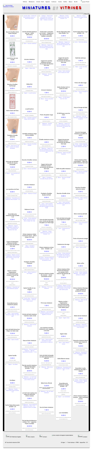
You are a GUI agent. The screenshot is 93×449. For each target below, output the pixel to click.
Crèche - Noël (40, 1)
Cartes (60, 1)
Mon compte (31, 437)
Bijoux (70, 1)
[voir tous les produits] (8, 6)
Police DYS (87, 13)
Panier (87, 1)
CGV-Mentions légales (15, 437)
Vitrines (25, 1)
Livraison (84, 437)
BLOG (75, 1)
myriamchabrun (69, 435)
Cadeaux (53, 1)
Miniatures (32, 1)
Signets (47, 1)
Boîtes (65, 1)
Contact (44, 437)
